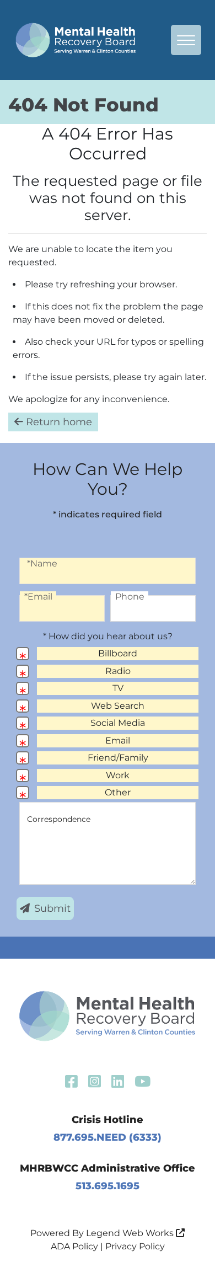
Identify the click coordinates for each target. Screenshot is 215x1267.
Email (117, 740)
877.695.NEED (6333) (107, 1137)
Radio (118, 671)
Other (118, 792)
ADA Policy (74, 1246)
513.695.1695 (107, 1186)
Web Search (117, 706)
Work (118, 775)
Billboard (117, 653)
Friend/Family (118, 757)
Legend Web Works (131, 1233)
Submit (52, 908)
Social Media (117, 723)
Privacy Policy (135, 1246)
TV (117, 688)
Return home (57, 422)
